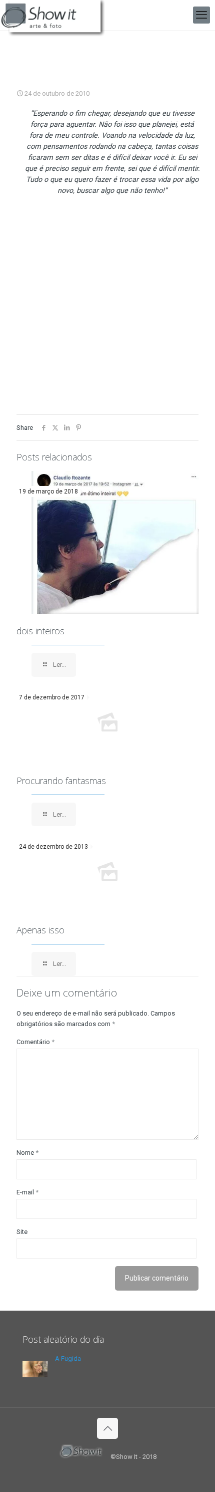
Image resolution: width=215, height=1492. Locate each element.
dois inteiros (40, 631)
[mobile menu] (201, 15)
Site (22, 1231)
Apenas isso (40, 930)
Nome (27, 1152)
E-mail (27, 1192)
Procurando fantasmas (61, 781)
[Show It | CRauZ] (55, 15)
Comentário (35, 1042)
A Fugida (68, 1358)
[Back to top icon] (107, 1428)
